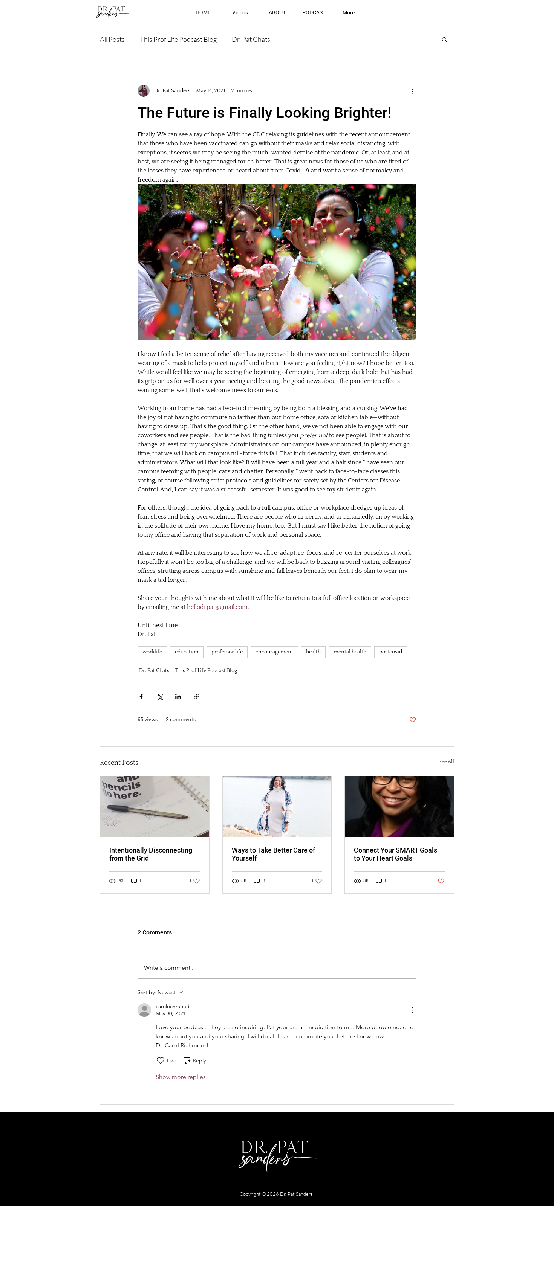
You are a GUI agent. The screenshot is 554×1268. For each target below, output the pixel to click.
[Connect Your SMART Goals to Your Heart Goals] (399, 806)
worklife (152, 652)
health (313, 652)
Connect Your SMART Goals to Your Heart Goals (395, 854)
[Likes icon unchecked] (160, 1060)
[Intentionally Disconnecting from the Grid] (154, 806)
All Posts (112, 39)
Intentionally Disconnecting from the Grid (150, 854)
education (187, 652)
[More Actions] (411, 1010)
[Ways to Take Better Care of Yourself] (277, 806)
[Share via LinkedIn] (178, 696)
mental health (350, 652)
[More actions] (411, 90)
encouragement (274, 652)
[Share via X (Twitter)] (159, 696)
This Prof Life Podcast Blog (178, 39)
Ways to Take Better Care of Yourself (273, 854)
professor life (227, 652)
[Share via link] (196, 696)
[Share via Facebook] (141, 696)
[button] (444, 39)
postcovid (390, 652)
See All (446, 762)
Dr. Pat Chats (251, 39)
